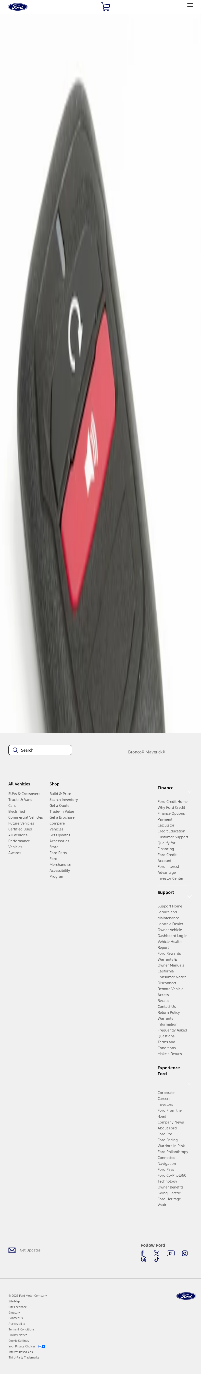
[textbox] (40, 750)
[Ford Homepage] (186, 1296)
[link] (14, 1301)
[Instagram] (185, 1253)
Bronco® (136, 752)
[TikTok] (157, 1259)
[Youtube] (171, 1253)
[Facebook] (144, 1253)
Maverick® (155, 752)
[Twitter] (157, 1253)
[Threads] (144, 1259)
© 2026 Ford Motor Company (28, 1295)
